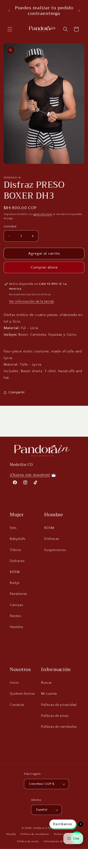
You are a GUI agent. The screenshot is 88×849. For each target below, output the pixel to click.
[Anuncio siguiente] (79, 10)
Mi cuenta (49, 694)
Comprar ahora (44, 267)
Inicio (14, 683)
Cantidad (10, 226)
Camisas (16, 605)
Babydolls (17, 539)
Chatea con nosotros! (30, 475)
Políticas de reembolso (59, 727)
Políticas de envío (55, 716)
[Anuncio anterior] (9, 10)
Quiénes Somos (22, 694)
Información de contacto (60, 841)
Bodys (15, 583)
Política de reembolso (35, 834)
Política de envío (28, 841)
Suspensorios (55, 550)
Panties (15, 616)
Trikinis (15, 550)
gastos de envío (43, 214)
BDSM (15, 572)
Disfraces (17, 561)
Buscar (46, 683)
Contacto (17, 705)
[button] (9, 29)
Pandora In (40, 828)
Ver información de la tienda (31, 302)
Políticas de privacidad (59, 705)
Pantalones (18, 594)
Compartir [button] (17, 392)
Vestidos (16, 627)
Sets (13, 528)
